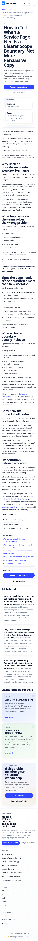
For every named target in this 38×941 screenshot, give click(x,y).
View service (11, 717)
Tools (3, 898)
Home (4, 9)
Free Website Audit (10, 843)
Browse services (19, 93)
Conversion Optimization (11, 524)
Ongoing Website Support (11, 858)
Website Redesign (9, 528)
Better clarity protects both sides (15, 560)
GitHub (4, 923)
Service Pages (19, 520)
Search (4, 902)
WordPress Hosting (9, 854)
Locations (5, 890)
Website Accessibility (9, 865)
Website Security (8, 869)
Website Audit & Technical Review (13, 731)
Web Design (7, 520)
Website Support (24, 528)
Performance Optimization (11, 880)
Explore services (19, 795)
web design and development (12, 507)
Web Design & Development (19, 699)
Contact (4, 905)
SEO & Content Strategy (10, 862)
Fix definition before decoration (15, 563)
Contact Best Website (19, 801)
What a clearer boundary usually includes (18, 557)
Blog (9, 9)
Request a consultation (19, 87)
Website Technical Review (11, 876)
